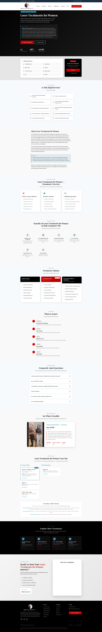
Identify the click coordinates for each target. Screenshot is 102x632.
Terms (75, 625)
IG (24, 619)
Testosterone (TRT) (46, 610)
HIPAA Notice (80, 625)
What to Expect (46, 71)
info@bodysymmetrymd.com (75, 608)
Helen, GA (57, 610)
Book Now (73, 70)
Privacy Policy (71, 625)
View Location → (24, 478)
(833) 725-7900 (41, 42)
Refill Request (56, 6)
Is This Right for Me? (27, 64)
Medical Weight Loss (46, 608)
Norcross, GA (58, 606)
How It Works (46, 64)
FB (21, 619)
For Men (37, 6)
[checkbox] (39, 96)
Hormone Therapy (46, 606)
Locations (62, 6)
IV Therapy (45, 616)
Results (45, 74)
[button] (51, 376)
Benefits (45, 67)
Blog (68, 6)
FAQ (24, 74)
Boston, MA (58, 612)
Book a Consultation (76, 6)
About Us (49, 6)
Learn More (24, 547)
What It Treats (26, 67)
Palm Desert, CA (58, 614)
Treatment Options (27, 71)
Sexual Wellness (46, 614)
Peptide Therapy (46, 612)
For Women (44, 6)
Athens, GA (58, 608)
